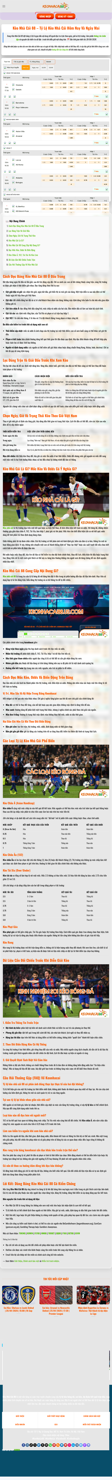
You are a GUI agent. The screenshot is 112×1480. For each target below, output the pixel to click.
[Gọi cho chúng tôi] (50, 1445)
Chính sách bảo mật (31, 1261)
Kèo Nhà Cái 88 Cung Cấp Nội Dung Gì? (24, 245)
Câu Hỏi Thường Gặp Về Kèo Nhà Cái (23, 264)
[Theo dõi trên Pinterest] (54, 1445)
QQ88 (58, 1233)
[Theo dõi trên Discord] (88, 1445)
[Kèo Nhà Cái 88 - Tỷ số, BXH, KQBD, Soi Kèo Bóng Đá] (56, 6)
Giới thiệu (18, 1261)
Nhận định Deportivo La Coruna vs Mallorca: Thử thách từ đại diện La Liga (93, 1310)
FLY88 (37, 1233)
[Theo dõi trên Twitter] (39, 1445)
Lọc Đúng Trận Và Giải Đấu (19, 230)
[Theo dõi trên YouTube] (65, 1445)
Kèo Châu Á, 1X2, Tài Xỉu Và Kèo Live (23, 255)
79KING (22, 1233)
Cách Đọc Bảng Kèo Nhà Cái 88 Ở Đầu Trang (26, 226)
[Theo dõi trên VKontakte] (77, 1445)
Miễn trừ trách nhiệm (50, 1261)
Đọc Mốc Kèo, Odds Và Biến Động (22, 250)
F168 (64, 1233)
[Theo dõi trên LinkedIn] (62, 1445)
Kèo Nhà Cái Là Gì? (16, 240)
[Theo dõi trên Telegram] (81, 1445)
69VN (77, 1233)
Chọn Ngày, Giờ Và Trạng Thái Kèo (22, 235)
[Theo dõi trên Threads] (42, 1445)
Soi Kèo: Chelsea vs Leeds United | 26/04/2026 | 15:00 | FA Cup (19, 1309)
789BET (51, 1233)
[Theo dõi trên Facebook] (23, 1445)
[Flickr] (69, 1445)
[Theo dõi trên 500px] (73, 1445)
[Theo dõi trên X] (35, 1445)
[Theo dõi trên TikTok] (31, 1445)
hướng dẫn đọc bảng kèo (60, 49)
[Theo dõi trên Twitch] (84, 1445)
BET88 (70, 1233)
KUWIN (30, 1233)
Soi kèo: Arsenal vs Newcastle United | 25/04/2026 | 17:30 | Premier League (56, 1310)
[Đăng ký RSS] (58, 1445)
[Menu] (3, 6)
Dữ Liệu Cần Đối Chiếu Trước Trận (22, 259)
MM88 (43, 1233)
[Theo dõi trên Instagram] (27, 1445)
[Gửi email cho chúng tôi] (46, 1445)
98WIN (17, 1450)
